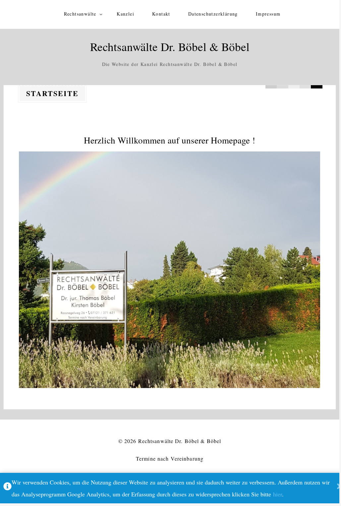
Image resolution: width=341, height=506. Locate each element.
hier (277, 494)
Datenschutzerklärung (213, 14)
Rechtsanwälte (80, 14)
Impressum (268, 14)
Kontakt (161, 14)
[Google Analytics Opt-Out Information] (7, 488)
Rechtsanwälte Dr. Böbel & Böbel (170, 46)
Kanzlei (125, 14)
